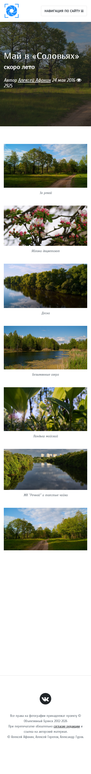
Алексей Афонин (34, 80)
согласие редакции (67, 726)
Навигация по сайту (62, 11)
